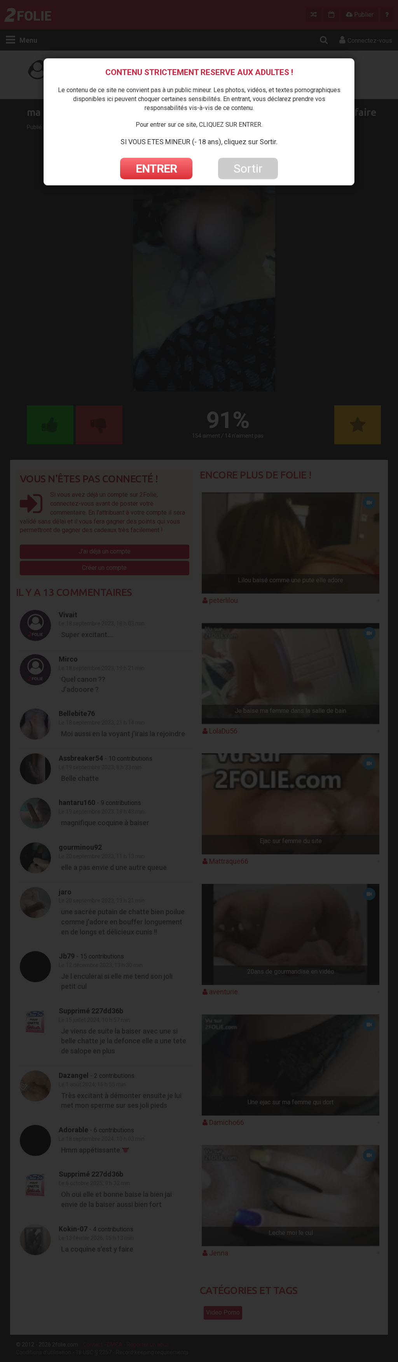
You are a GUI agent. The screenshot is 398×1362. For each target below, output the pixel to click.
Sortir (248, 168)
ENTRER (156, 168)
